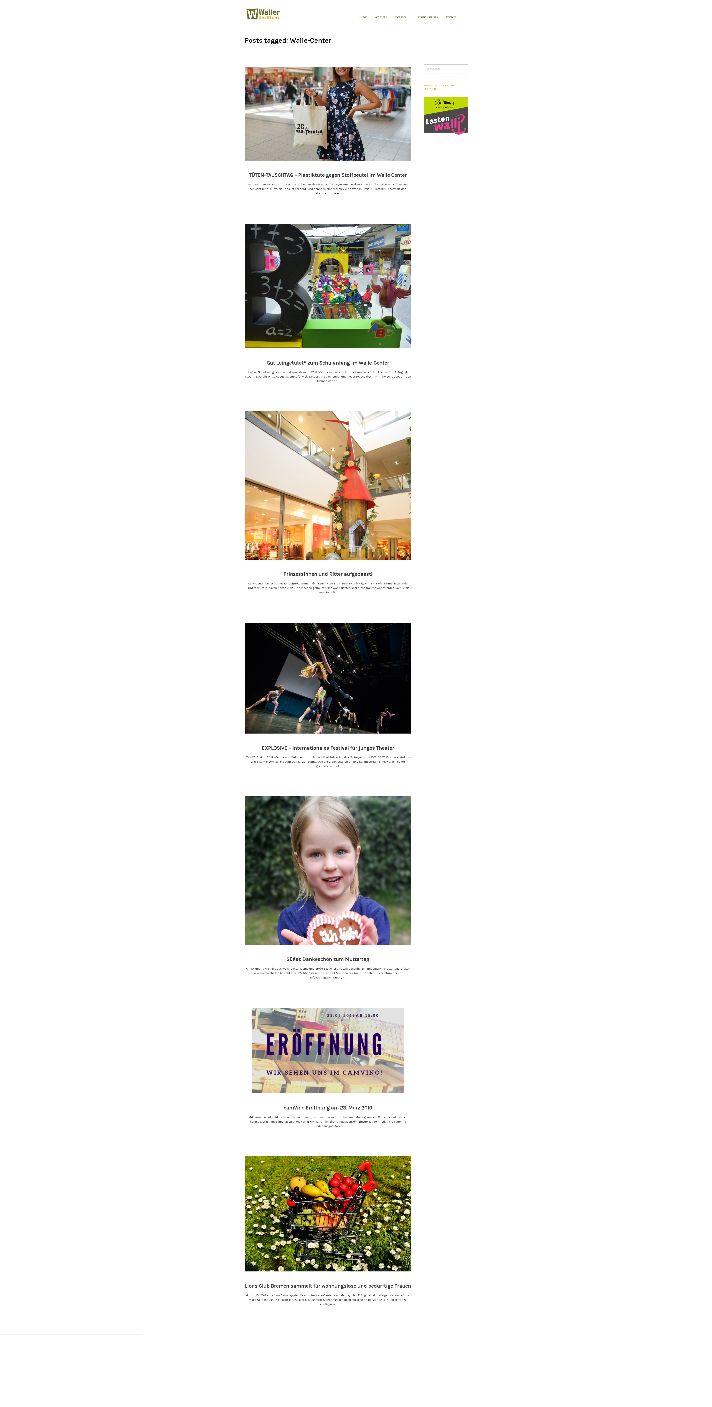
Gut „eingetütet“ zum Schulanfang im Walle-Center (328, 363)
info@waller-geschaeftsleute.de (263, 1376)
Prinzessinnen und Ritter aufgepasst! (328, 574)
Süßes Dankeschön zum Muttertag (327, 959)
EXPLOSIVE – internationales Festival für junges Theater (328, 748)
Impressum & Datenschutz (336, 1355)
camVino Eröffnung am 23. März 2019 (328, 1108)
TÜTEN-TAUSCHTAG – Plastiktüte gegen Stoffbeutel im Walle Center (328, 175)
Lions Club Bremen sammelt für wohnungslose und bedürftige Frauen (328, 1286)
